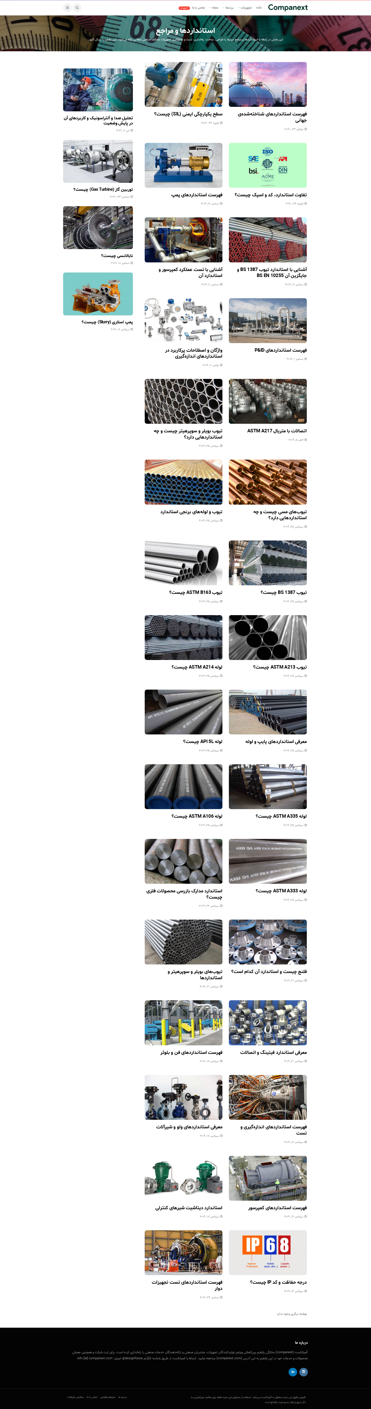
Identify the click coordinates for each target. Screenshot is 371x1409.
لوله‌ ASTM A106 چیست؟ (197, 816)
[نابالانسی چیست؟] (98, 227)
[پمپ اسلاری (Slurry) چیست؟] (98, 293)
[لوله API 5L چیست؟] (184, 712)
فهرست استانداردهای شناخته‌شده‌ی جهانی (272, 117)
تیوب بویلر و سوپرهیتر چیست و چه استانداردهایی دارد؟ (188, 434)
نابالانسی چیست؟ (117, 255)
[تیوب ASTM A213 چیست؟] (268, 637)
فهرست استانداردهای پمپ (197, 195)
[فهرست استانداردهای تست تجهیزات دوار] (184, 1252)
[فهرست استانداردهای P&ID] (268, 320)
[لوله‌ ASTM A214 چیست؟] (184, 637)
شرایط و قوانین (107, 1397)
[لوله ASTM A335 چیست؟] (268, 786)
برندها (229, 7)
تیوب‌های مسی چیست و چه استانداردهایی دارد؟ (280, 515)
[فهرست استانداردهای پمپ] (184, 165)
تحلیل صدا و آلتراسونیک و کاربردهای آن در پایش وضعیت (98, 121)
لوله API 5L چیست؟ (203, 742)
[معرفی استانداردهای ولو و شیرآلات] (184, 1097)
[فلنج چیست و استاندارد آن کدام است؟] (268, 942)
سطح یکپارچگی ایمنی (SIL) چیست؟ (188, 114)
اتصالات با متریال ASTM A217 (277, 431)
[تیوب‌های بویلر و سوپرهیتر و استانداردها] (184, 942)
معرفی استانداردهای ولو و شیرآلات (189, 1127)
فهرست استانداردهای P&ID (281, 350)
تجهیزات (246, 7)
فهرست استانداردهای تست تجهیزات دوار (187, 1285)
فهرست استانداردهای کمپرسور (277, 1208)
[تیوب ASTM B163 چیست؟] (184, 562)
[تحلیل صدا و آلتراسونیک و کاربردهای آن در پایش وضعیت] (98, 89)
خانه (259, 7)
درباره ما (122, 1397)
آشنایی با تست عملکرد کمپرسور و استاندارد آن (191, 273)
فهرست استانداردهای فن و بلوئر (191, 1052)
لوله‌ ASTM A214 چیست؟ (197, 667)
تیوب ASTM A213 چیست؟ (280, 667)
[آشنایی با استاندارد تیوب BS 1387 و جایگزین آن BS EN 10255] (268, 239)
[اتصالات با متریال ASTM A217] (268, 401)
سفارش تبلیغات (75, 1397)
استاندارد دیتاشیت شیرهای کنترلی (188, 1208)
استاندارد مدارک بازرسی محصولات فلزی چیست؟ (184, 894)
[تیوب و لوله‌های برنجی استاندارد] (184, 482)
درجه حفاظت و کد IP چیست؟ (278, 1282)
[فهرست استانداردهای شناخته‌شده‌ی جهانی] (268, 84)
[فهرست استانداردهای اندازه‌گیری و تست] (268, 1097)
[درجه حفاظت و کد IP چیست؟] (268, 1252)
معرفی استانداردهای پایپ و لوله (276, 742)
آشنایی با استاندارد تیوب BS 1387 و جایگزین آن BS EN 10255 (272, 273)
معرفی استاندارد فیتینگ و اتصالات (273, 1052)
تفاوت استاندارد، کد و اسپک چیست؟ (271, 195)
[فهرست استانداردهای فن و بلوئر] (184, 1022)
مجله (215, 7)
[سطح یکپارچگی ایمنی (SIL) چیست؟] (184, 84)
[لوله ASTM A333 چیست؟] (268, 861)
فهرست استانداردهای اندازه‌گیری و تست (273, 1130)
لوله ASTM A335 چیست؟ (281, 816)
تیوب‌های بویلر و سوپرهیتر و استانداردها (195, 975)
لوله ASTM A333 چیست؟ (281, 891)
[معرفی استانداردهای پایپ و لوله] (268, 712)
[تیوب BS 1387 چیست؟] (268, 562)
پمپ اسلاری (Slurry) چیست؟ (107, 322)
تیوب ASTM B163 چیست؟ (196, 592)
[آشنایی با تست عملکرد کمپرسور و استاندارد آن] (184, 239)
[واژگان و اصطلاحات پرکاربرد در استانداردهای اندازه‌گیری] (184, 320)
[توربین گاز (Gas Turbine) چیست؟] (98, 161)
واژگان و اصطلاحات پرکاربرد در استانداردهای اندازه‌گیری (193, 353)
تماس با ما (193, 7)
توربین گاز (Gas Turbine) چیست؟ (103, 189)
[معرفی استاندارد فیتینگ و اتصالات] (268, 1022)
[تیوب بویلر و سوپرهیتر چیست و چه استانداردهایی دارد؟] (184, 401)
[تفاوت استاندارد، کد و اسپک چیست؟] (268, 165)
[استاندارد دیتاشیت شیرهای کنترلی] (184, 1178)
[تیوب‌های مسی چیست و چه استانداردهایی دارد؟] (268, 482)
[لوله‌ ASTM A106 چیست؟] (184, 786)
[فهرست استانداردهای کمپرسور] (268, 1178)
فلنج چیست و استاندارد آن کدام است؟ (269, 972)
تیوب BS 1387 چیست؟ (284, 592)
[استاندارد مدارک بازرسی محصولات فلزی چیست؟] (184, 861)
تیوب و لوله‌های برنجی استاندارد (191, 512)
